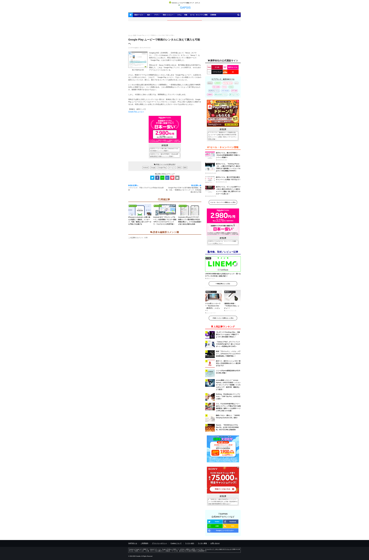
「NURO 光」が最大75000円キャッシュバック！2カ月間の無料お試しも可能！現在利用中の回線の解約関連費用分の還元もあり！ (222, 502)
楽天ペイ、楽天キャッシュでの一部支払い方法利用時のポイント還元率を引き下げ (228, 363)
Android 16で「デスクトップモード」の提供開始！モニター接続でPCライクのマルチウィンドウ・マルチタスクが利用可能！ (164, 220)
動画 (134, 35)
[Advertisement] (165, 28)
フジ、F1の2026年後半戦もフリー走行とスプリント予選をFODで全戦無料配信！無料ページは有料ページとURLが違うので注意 (228, 407)
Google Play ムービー (136, 112)
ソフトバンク (217, 72)
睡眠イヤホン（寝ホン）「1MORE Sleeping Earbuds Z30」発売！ (228, 417)
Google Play (162, 167)
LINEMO (218, 83)
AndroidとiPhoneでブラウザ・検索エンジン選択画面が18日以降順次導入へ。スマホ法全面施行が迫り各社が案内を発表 (189, 220)
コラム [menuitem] (179, 15)
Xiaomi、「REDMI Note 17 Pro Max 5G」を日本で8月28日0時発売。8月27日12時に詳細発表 (227, 427)
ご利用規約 (144, 543)
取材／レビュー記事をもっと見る (223, 318)
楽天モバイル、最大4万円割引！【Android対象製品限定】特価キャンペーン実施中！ (164, 155)
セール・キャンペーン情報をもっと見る (223, 202)
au (233, 72)
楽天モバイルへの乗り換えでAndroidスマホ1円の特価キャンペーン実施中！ (164, 149)
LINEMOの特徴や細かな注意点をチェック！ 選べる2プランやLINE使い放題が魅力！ (223, 275)
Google (153, 167)
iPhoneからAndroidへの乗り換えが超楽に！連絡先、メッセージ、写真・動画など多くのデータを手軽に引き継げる (139, 220)
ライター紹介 (189, 543)
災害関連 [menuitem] (213, 15)
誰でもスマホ (234, 94)
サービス (172, 167)
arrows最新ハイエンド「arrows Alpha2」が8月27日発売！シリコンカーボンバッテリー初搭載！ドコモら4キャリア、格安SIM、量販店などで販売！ (228, 384)
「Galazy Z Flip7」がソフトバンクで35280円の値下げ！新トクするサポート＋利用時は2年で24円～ (228, 344)
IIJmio (224, 87)
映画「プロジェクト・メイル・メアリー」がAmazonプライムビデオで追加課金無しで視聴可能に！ (228, 354)
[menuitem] (130, 14)
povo (236, 83)
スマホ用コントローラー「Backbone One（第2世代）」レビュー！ (213, 307)
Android (145, 167)
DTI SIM (234, 91)
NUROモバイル (214, 91)
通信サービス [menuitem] (138, 15)
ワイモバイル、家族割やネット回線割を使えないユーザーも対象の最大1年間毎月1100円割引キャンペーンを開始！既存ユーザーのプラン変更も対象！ (222, 136)
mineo (231, 87)
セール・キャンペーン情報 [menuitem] (198, 15)
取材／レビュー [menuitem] (168, 15)
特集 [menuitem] (185, 15)
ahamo (210, 83)
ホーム (130, 35)
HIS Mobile (225, 91)
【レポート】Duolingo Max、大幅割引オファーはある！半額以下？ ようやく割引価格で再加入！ (228, 334)
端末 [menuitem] (148, 15)
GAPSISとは (132, 543)
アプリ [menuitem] (156, 15)
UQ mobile (216, 87)
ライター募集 (202, 543)
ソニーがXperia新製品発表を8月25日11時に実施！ (228, 372)
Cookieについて (176, 543)
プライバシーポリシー (159, 543)
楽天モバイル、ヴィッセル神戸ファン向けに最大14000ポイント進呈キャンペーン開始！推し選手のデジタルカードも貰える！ (228, 190)
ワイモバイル (228, 83)
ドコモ (217, 67)
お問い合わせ (215, 543)
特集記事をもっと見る (223, 283)
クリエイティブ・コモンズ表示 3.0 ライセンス (218, 549)
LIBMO (210, 94)
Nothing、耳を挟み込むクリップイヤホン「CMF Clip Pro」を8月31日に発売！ (228, 396)
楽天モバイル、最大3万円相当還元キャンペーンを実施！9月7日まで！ (228, 178)
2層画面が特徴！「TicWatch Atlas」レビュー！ (231, 306)
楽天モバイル (232, 67)
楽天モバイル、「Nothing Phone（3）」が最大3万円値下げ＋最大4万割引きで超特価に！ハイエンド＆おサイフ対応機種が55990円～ (228, 167)
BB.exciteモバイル (221, 94)
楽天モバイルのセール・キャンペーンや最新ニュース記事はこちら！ (222, 242)
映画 (179, 167)
